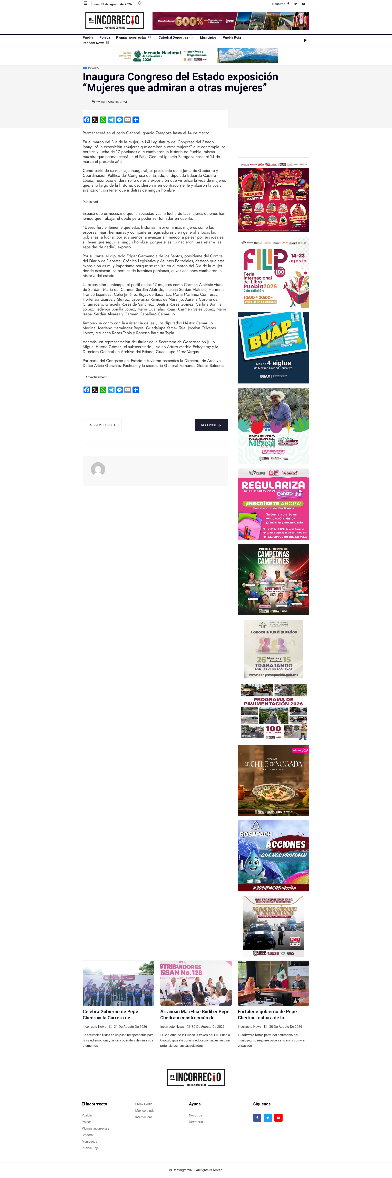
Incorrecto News (94, 1027)
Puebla (88, 37)
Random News (94, 43)
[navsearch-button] (138, 4)
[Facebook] (290, 3)
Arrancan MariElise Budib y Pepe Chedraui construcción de (194, 1015)
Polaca (104, 37)
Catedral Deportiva (173, 37)
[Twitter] (297, 3)
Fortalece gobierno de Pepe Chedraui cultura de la (267, 1015)
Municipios (208, 37)
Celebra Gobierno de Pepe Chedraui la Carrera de (110, 1015)
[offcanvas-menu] (88, 3)
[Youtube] (305, 3)
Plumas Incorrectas (131, 37)
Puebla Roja (232, 37)
